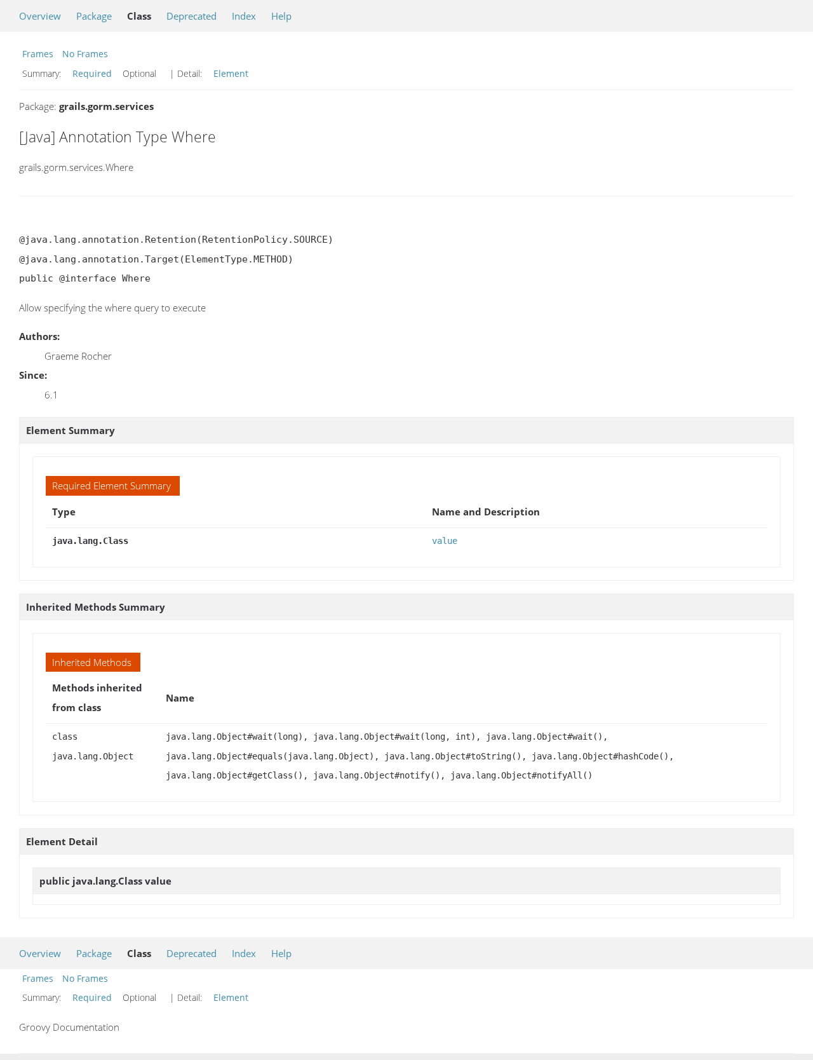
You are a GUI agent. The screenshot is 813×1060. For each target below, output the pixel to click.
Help (281, 16)
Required (92, 73)
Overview (40, 16)
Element (230, 73)
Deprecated (191, 16)
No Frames (85, 54)
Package (94, 16)
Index (244, 16)
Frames (37, 54)
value (444, 541)
